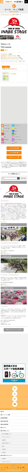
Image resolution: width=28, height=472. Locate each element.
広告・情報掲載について (6, 433)
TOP (3, 411)
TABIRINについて (5, 430)
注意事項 (4, 449)
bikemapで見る (13, 148)
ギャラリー (4, 427)
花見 (23, 61)
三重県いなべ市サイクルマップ (9, 68)
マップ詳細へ (13, 73)
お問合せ (4, 452)
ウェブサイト (3, 221)
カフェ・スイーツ (5, 61)
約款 (3, 446)
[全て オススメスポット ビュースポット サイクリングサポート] (11, 178)
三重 (2, 50)
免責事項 (4, 440)
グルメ (16, 61)
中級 (6, 50)
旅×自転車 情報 (5, 424)
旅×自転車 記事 (5, 421)
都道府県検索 (4, 418)
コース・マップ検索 (6, 414)
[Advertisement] (14, 348)
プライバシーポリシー (6, 436)
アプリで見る (13, 152)
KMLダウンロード (13, 157)
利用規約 (4, 458)
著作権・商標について (6, 443)
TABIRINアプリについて (7, 455)
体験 (20, 61)
